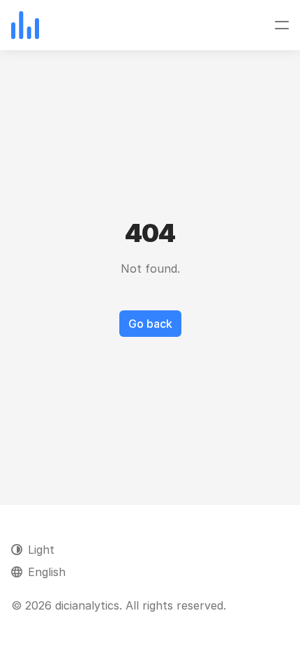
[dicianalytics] (25, 25)
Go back (150, 324)
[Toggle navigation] (282, 25)
